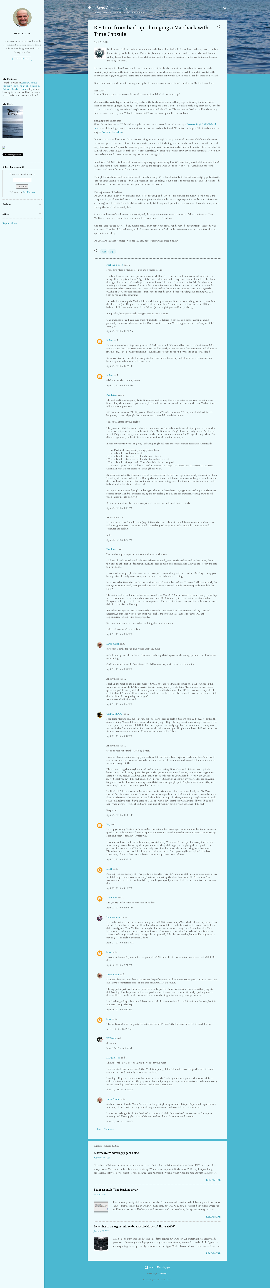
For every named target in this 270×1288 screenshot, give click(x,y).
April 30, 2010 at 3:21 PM (119, 965)
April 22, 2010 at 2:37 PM (119, 634)
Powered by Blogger (159, 1267)
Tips (112, 251)
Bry (108, 824)
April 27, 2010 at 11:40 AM (120, 942)
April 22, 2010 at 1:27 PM (119, 540)
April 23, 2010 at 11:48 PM (119, 907)
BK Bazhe (111, 1038)
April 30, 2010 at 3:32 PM (119, 1009)
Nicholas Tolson (114, 264)
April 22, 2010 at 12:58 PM (119, 385)
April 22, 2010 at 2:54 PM (119, 704)
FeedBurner (29, 192)
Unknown (111, 897)
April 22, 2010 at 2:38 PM (119, 669)
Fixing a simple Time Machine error (116, 1189)
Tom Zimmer (113, 917)
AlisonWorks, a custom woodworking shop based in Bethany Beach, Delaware (21, 86)
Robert (109, 340)
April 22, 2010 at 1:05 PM (119, 508)
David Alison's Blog (111, 7)
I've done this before (112, 132)
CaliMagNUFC (114, 713)
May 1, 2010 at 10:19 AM (119, 1029)
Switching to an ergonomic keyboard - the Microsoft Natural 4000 (134, 1226)
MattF (109, 868)
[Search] (225, 8)
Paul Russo (111, 394)
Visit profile (22, 59)
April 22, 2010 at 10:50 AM (120, 331)
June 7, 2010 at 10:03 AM (119, 1048)
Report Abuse (9, 223)
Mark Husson (113, 1057)
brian (109, 952)
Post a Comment (105, 1129)
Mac (104, 251)
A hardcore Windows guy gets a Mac (116, 1153)
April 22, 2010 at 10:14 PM (119, 815)
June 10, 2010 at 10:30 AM (119, 1089)
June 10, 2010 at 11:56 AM (119, 1121)
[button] (218, 27)
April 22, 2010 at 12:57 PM (119, 366)
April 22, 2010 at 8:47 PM (119, 736)
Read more (213, 1180)
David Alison (113, 643)
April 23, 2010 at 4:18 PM (119, 888)
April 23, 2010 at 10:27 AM (120, 859)
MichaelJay (164, 1274)
